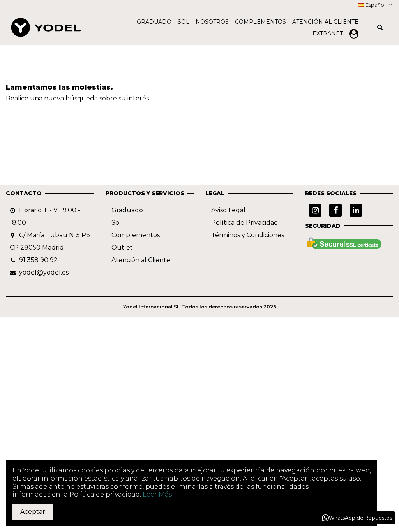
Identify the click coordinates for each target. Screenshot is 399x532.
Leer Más (157, 494)
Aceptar (32, 511)
